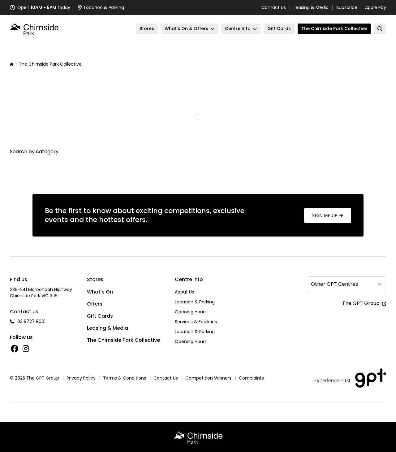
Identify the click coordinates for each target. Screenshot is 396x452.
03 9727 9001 (31, 321)
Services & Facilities (196, 322)
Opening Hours (191, 312)
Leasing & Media (311, 7)
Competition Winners (208, 378)
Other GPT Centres (334, 284)
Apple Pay (375, 7)
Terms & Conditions (124, 378)
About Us (184, 292)
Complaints (251, 378)
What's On (100, 292)
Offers (94, 304)
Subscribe (346, 7)
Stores (95, 279)
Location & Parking (195, 302)
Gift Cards (100, 316)
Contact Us (273, 7)
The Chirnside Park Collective (123, 340)
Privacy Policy (81, 378)
